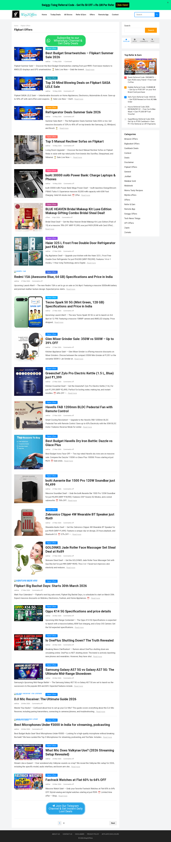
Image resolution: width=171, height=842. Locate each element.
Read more (90, 70)
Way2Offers (88, 838)
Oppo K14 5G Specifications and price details (78, 611)
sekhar (47, 61)
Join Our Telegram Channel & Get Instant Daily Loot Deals (65, 808)
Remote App (129, 209)
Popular (126, 41)
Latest (134, 41)
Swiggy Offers (130, 214)
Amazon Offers (131, 139)
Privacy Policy (93, 834)
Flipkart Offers (51, 48)
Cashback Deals (131, 148)
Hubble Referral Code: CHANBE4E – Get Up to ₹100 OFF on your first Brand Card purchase (142, 89)
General (127, 171)
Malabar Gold (130, 181)
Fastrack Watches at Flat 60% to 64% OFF (75, 780)
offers (47, 217)
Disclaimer (129, 162)
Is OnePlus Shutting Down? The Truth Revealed (79, 640)
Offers (127, 200)
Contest (127, 153)
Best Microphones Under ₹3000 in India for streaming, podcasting (62, 725)
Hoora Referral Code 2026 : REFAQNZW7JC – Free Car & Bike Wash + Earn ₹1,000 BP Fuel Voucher (141, 110)
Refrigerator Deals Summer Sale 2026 (73, 112)
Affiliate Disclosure (110, 834)
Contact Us (67, 834)
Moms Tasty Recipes (133, 190)
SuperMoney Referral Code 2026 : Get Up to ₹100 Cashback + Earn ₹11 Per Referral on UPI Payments (142, 121)
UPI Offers (129, 223)
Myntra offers (130, 195)
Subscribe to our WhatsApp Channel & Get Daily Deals (68, 40)
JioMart (127, 176)
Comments (144, 41)
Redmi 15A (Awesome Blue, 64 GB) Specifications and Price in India (63, 277)
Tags (152, 41)
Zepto (127, 228)
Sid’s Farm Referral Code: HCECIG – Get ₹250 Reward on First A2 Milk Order (142, 99)
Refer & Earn (129, 204)
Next (113, 823)
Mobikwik (128, 185)
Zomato (127, 232)
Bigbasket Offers (131, 144)
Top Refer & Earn (133, 55)
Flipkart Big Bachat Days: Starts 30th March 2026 (50, 586)
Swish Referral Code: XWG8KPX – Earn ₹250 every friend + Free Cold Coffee (142, 79)
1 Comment (68, 61)
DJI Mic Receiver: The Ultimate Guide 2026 (45, 699)
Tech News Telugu (132, 218)
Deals (126, 158)
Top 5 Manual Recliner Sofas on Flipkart (74, 141)
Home (16, 26)
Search (127, 25)
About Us (56, 834)
